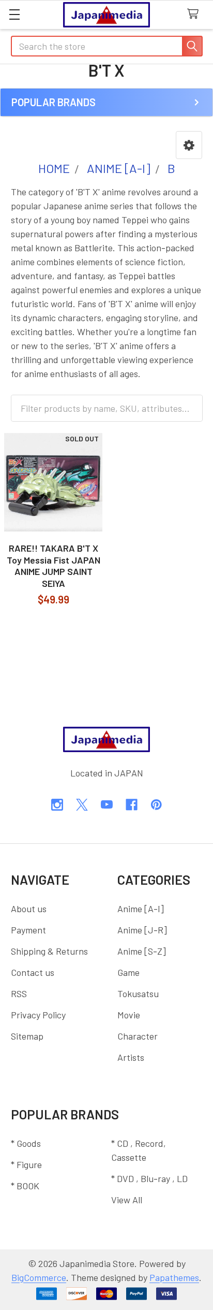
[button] (189, 145)
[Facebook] (131, 804)
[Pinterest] (156, 804)
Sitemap (27, 1036)
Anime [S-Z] (141, 951)
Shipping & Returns (49, 951)
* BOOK (25, 1185)
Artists (130, 1057)
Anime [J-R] (142, 929)
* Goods (26, 1143)
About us (29, 908)
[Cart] (195, 14)
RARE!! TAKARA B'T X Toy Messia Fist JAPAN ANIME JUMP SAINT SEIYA (53, 565)
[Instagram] (57, 804)
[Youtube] (106, 804)
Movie (128, 1014)
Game (128, 972)
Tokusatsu (138, 993)
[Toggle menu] (14, 14)
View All (126, 1199)
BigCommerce (38, 1277)
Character (137, 1036)
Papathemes (174, 1277)
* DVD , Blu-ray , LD (149, 1178)
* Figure (26, 1164)
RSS (19, 993)
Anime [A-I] (140, 908)
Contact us (32, 972)
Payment (28, 929)
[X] (82, 804)
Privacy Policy (38, 1014)
